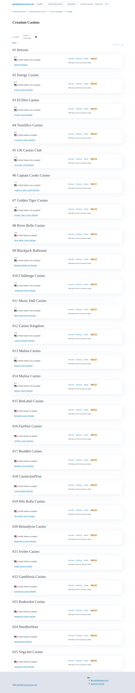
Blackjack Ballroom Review (25, 265)
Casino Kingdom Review (24, 340)
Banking (79, 59)
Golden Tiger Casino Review (26, 215)
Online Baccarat (55, 4)
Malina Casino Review (23, 365)
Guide (39, 4)
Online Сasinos (86, 4)
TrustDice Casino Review (24, 140)
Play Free (99, 4)
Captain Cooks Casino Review (26, 190)
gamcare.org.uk (97, 684)
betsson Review (20, 65)
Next (14, 42)
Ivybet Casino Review (23, 566)
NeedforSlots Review (23, 641)
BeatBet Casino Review (24, 466)
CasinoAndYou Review (23, 491)
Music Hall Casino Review (25, 315)
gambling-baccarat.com (27, 685)
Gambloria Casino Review (25, 591)
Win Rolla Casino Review (24, 516)
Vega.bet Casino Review (24, 666)
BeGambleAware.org (99, 680)
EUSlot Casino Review (23, 115)
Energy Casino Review (23, 90)
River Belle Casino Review (25, 240)
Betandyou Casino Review (25, 541)
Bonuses (71, 4)
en (106, 4)
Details (86, 59)
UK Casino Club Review (24, 165)
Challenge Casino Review (24, 290)
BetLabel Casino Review (24, 416)
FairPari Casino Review (23, 441)
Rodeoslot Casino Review (24, 616)
